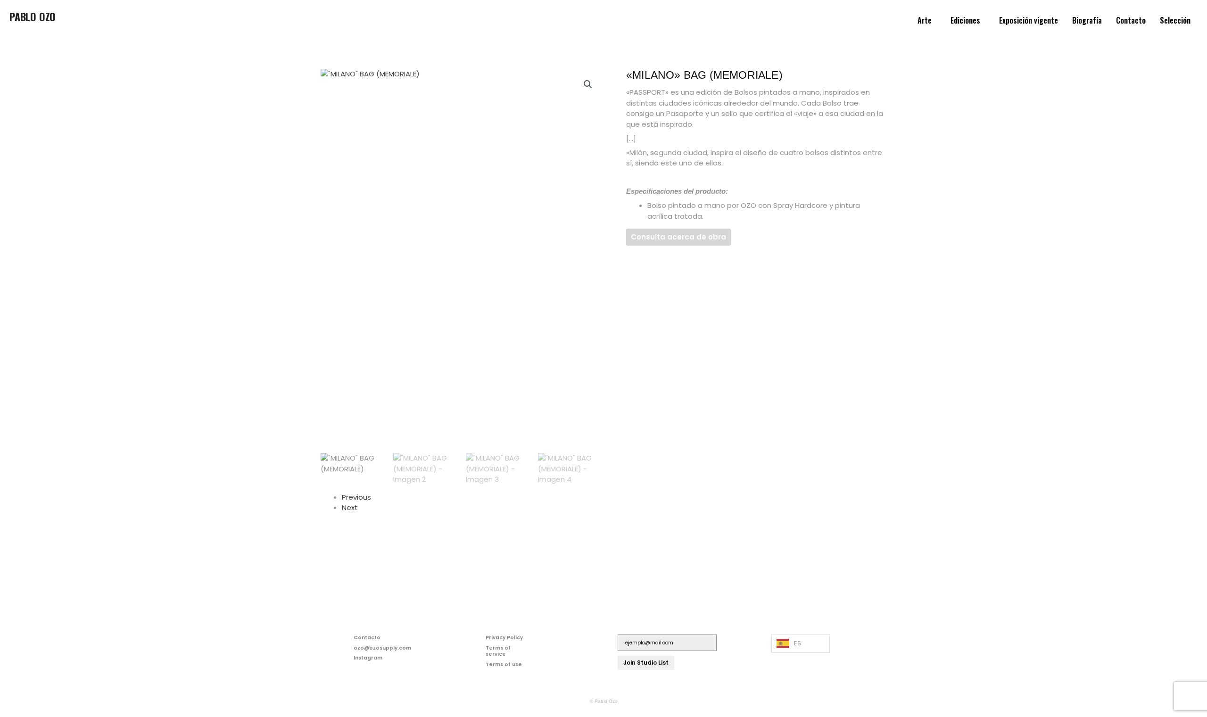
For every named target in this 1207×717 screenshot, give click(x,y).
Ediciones (965, 20)
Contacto (1131, 20)
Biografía (1087, 20)
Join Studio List (646, 663)
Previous (356, 497)
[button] (926, 20)
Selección (1175, 20)
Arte (925, 20)
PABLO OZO (32, 16)
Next (350, 507)
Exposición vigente (1028, 20)
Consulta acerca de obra (678, 237)
